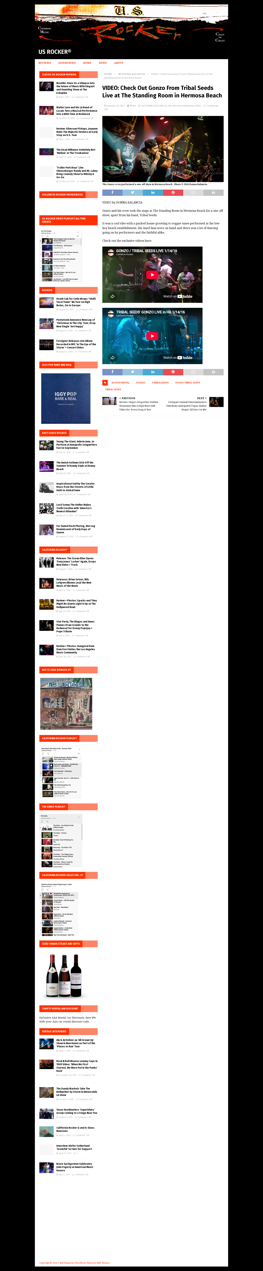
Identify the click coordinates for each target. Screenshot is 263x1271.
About (118, 62)
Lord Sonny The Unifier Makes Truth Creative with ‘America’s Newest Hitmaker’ (74, 508)
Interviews (67, 62)
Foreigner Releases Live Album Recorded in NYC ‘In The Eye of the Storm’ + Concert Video (76, 344)
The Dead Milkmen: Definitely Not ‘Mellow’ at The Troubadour (75, 151)
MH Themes (103, 1263)
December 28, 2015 (68, 1075)
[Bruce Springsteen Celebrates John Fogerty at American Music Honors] (46, 1167)
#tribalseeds (160, 382)
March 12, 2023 (66, 515)
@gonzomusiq (120, 382)
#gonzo (140, 382)
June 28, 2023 (65, 657)
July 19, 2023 (64, 611)
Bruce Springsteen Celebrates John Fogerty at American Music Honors (74, 1167)
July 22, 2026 (64, 452)
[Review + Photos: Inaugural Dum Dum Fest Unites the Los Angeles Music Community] (46, 650)
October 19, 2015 (67, 118)
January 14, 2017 (116, 105)
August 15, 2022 (66, 536)
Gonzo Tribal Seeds (187, 382)
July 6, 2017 (64, 97)
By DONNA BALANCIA (154, 105)
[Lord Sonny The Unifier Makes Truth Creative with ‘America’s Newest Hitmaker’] (46, 508)
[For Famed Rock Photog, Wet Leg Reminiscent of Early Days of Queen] (46, 530)
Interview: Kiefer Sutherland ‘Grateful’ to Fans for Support (74, 1147)
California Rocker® (54, 549)
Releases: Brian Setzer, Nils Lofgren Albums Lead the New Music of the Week (73, 582)
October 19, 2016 (67, 181)
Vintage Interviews (54, 1031)
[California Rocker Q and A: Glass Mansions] (46, 1131)
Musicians (188, 105)
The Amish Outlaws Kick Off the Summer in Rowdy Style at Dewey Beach (75, 466)
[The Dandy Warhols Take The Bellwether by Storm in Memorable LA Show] (46, 1092)
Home (87, 62)
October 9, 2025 (66, 1099)
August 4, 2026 (66, 352)
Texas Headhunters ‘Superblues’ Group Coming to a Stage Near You (76, 1111)
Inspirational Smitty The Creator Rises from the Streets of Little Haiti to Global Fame (75, 487)
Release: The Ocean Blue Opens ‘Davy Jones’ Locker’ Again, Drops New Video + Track (76, 561)
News (103, 62)
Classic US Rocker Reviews (59, 74)
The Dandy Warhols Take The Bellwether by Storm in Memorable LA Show (76, 1092)
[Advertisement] (131, 1226)
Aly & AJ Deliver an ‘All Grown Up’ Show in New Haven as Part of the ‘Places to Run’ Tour (75, 1043)
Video (198, 105)
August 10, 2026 (66, 309)
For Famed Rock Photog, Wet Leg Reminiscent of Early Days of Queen (75, 529)
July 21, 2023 (64, 590)
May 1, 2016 (64, 139)
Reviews (44, 62)
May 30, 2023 (65, 473)
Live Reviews (175, 105)
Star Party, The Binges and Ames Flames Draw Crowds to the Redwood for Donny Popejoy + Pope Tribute (75, 626)
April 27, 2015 (65, 157)
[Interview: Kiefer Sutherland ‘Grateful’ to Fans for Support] (46, 1149)
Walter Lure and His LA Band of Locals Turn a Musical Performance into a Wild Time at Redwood (76, 110)
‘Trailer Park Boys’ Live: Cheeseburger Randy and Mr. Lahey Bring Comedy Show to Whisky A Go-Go (77, 172)
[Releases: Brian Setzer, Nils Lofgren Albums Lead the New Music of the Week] (46, 583)
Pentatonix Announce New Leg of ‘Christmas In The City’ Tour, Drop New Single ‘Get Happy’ (76, 323)
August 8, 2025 (66, 1117)
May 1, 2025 (64, 1174)
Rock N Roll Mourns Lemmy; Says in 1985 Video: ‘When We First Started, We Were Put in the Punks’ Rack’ (77, 1066)
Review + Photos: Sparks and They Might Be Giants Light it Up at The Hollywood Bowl (76, 604)
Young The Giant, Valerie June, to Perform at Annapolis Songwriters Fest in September (76, 445)
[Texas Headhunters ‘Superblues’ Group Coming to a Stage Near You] (46, 1113)
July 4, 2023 (64, 635)
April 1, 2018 (64, 1135)
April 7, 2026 (64, 1051)
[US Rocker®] (131, 42)
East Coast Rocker (54, 433)
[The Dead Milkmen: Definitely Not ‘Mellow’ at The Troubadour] (46, 151)
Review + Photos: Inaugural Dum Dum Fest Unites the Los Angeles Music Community (75, 649)
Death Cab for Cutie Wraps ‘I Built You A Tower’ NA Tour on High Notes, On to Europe (76, 302)
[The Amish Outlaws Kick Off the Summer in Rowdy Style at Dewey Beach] (46, 466)
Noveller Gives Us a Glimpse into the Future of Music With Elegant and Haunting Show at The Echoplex (75, 88)
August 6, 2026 (66, 330)
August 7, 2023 (66, 569)
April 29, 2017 (65, 1153)
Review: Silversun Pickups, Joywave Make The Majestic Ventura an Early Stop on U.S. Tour (77, 132)
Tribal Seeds (113, 389)
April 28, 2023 (65, 494)
